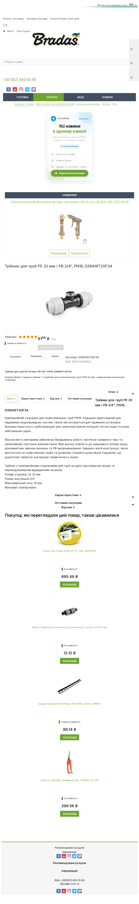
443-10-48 (27, 79)
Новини (107, 97)
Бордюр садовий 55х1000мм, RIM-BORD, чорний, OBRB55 (69, 703)
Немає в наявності (51, 347)
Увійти (10, 31)
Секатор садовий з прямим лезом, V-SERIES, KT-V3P (69, 780)
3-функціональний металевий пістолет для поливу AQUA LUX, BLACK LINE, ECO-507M (70, 201)
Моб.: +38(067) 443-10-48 (70, 880)
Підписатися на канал (72, 173)
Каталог (52, 97)
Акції (80, 97)
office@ (64, 883)
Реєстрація (23, 31)
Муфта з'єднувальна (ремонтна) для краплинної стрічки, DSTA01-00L (69, 627)
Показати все (79, 253)
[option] (69, 316)
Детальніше (70, 584)
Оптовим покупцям (37, 18)
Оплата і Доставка (13, 18)
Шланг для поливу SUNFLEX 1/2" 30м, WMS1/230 (69, 550)
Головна (22, 97)
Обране (55, 356)
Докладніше (58, 253)
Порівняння (36, 356)
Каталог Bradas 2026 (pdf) (64, 18)
